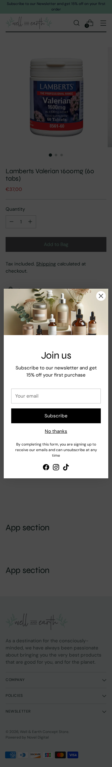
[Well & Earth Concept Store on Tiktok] (66, 468)
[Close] (101, 296)
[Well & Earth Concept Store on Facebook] (46, 468)
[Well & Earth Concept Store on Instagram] (56, 468)
